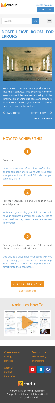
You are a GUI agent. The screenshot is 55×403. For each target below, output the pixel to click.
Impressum (38, 360)
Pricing (8, 356)
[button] (49, 21)
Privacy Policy (39, 356)
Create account (44, 5)
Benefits (8, 360)
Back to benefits (27, 290)
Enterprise (9, 376)
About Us (8, 367)
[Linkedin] (40, 369)
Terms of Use (39, 352)
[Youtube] (32, 369)
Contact (8, 372)
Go (35, 20)
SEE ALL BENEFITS (43, 118)
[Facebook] (47, 369)
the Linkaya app (43, 260)
